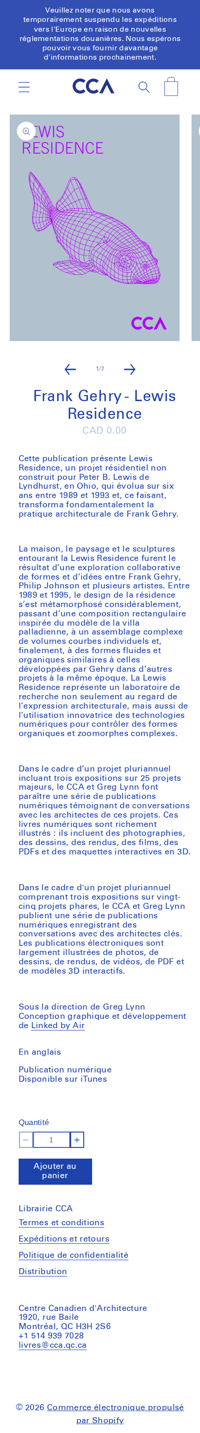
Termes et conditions (61, 1223)
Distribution (43, 1272)
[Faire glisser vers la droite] (129, 369)
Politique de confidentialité (73, 1255)
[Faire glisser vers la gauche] (70, 369)
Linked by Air (58, 1026)
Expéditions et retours (64, 1239)
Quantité (34, 1122)
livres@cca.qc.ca (53, 1345)
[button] (24, 87)
